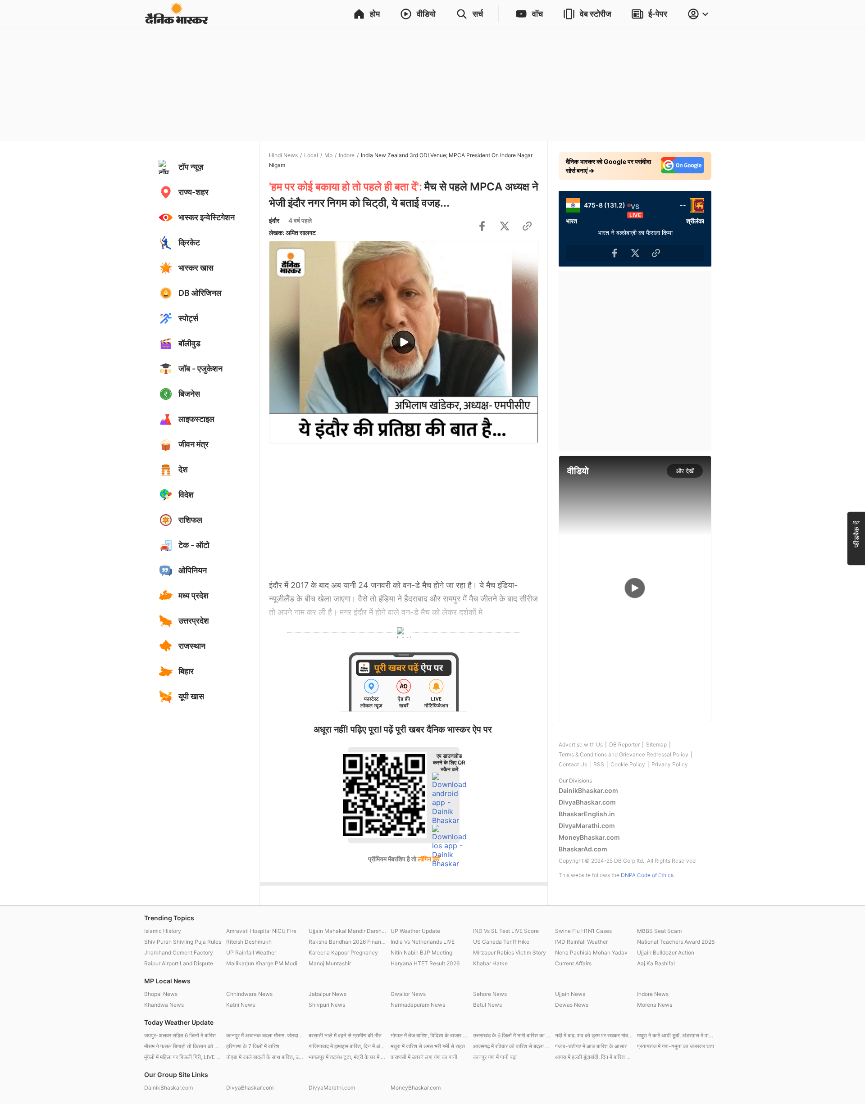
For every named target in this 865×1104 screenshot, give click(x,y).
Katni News (240, 1004)
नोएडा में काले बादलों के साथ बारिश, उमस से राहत (265, 1057)
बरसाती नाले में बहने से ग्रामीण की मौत (345, 1035)
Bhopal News (161, 994)
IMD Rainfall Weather (581, 941)
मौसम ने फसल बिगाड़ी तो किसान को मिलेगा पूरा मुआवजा (183, 1046)
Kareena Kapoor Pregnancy (343, 952)
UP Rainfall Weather (251, 952)
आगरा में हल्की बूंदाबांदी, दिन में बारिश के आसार (594, 1057)
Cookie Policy (627, 764)
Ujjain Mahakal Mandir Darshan (347, 931)
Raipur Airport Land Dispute (178, 963)
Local (311, 155)
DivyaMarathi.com (587, 825)
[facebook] (482, 226)
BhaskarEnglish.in (587, 814)
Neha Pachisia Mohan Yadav (591, 952)
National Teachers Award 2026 (676, 941)
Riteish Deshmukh (249, 941)
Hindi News (283, 155)
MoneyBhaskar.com (589, 837)
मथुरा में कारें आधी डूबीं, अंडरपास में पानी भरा (676, 1035)
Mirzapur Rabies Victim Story (509, 952)
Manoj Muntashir (330, 963)
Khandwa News (164, 1004)
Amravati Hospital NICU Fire (261, 931)
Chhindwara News (249, 994)
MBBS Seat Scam (659, 931)
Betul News (487, 1004)
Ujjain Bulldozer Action (665, 952)
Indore (347, 155)
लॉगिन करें (429, 859)
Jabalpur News (327, 994)
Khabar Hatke (490, 963)
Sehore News (490, 994)
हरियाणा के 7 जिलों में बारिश (252, 1046)
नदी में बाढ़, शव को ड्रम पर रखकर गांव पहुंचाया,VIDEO (594, 1035)
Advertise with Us (581, 744)
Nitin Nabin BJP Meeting (421, 952)
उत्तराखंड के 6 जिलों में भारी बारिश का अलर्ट (512, 1035)
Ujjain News (570, 994)
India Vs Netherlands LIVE (423, 941)
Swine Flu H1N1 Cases (583, 931)
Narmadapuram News (418, 1004)
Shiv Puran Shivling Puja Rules (182, 941)
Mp (328, 155)
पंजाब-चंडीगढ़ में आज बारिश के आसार (591, 1046)
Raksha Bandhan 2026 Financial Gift (347, 941)
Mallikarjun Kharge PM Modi (261, 963)
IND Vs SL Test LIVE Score (506, 931)
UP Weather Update (415, 931)
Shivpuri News (327, 1004)
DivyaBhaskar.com (587, 802)
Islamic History (162, 931)
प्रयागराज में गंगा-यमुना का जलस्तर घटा (675, 1046)
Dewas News (571, 1004)
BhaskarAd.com (583, 849)
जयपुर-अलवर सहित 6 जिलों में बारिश (180, 1035)
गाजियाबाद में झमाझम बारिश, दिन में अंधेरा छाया (347, 1046)
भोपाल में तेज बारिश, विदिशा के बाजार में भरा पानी (429, 1035)
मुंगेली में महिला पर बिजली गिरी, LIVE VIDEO (183, 1057)
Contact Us (573, 764)
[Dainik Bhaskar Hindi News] (176, 14)
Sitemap (656, 744)
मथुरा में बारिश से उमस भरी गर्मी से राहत (428, 1046)
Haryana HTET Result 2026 (425, 963)
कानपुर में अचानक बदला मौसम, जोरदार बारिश (265, 1035)
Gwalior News (408, 994)
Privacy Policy (669, 764)
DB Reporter (624, 744)
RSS (598, 764)
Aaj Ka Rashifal (656, 963)
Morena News (654, 1004)
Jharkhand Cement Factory (178, 952)
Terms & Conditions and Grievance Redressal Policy (623, 754)
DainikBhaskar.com (588, 790)
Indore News (653, 994)
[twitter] (505, 226)
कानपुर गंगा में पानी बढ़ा (495, 1057)
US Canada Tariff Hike (501, 941)
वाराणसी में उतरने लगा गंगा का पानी (424, 1057)
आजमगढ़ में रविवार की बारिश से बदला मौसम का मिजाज (512, 1046)
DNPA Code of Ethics (647, 875)
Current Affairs (573, 963)
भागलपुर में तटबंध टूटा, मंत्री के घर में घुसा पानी (347, 1057)
